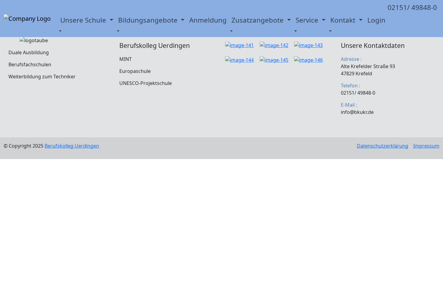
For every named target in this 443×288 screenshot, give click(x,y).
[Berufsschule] (27, 18)
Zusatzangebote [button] (258, 20)
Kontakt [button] (343, 20)
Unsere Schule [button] (84, 20)
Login (376, 20)
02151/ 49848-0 (412, 7)
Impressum (426, 145)
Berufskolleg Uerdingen (72, 145)
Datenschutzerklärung (382, 145)
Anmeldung (208, 20)
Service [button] (308, 20)
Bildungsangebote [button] (148, 20)
